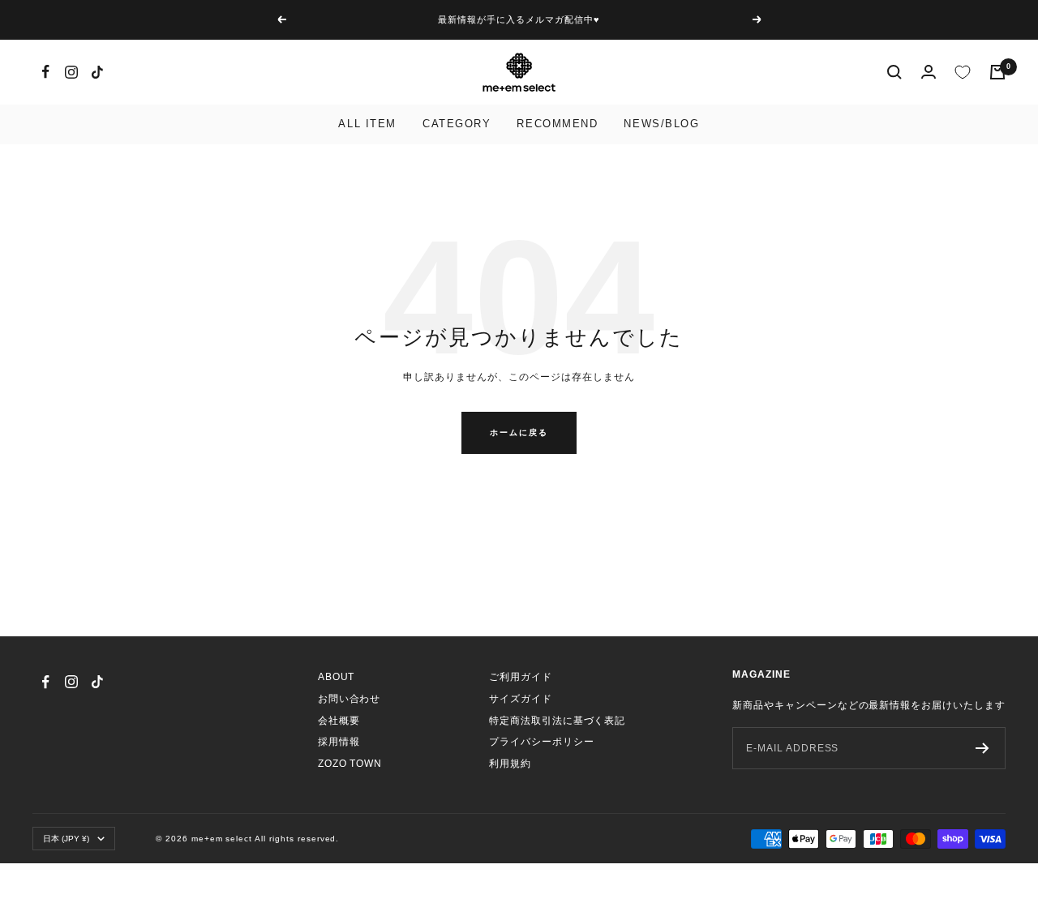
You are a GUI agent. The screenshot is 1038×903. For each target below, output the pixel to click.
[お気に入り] (962, 72)
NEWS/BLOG (661, 124)
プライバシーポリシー (541, 741)
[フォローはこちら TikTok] (97, 72)
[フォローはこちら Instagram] (71, 72)
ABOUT (336, 677)
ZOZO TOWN (350, 763)
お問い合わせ (349, 698)
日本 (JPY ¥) (66, 838)
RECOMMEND (557, 124)
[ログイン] (928, 72)
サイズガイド (520, 698)
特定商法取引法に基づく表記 (557, 720)
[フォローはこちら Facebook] (45, 72)
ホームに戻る (519, 432)
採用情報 (339, 741)
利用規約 (510, 763)
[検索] (894, 72)
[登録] (982, 748)
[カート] (997, 72)
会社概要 (339, 720)
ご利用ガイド (520, 677)
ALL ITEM (367, 124)
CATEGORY (456, 124)
